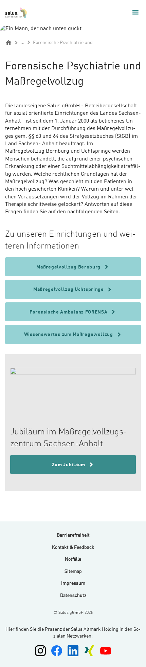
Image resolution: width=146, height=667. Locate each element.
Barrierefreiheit (73, 535)
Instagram (40, 650)
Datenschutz (73, 595)
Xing (89, 650)
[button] (135, 12)
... (22, 42)
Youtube (105, 650)
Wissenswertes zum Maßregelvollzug (69, 334)
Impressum (73, 583)
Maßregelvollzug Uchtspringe (69, 289)
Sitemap (73, 571)
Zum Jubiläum (69, 464)
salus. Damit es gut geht (16, 12)
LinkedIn (73, 650)
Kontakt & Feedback (73, 547)
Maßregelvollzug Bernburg (69, 267)
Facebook (56, 650)
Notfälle (73, 559)
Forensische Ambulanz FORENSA (69, 312)
